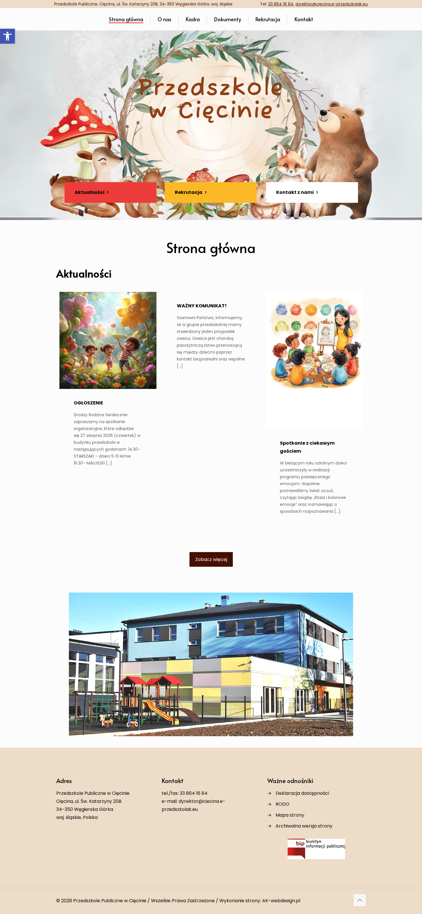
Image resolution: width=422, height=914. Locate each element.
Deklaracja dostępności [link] (302, 793)
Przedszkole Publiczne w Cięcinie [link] (109, 900)
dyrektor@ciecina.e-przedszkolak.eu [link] (331, 4)
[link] (7, 36)
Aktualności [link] (90, 192)
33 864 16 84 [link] (280, 4)
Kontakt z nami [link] (295, 192)
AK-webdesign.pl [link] (281, 900)
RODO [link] (282, 804)
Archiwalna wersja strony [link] (304, 826)
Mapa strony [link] (290, 815)
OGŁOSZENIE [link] (88, 403)
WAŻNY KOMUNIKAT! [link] (202, 305)
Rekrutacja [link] (189, 192)
